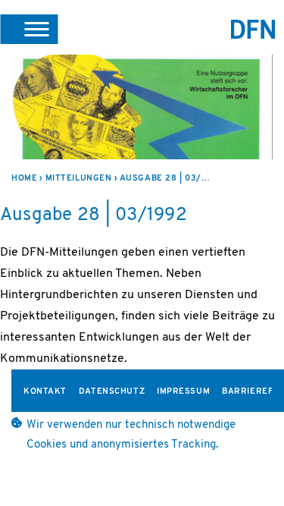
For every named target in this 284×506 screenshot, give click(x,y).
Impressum (183, 392)
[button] (29, 28)
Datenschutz (112, 392)
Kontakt (45, 392)
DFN (253, 29)
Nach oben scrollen (257, 454)
